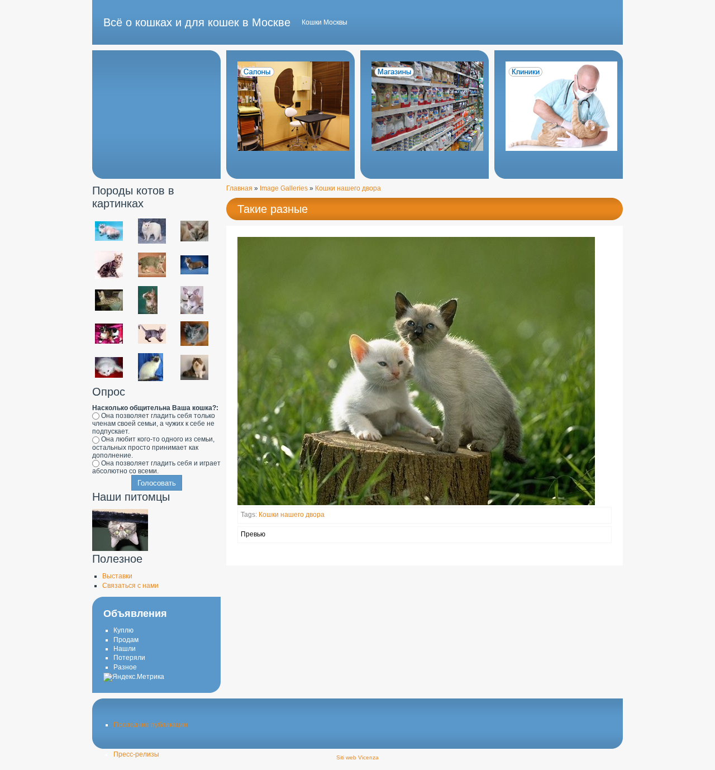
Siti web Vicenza (357, 757)
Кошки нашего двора (348, 188)
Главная (239, 188)
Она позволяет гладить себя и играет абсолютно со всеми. (156, 467)
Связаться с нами (130, 586)
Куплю (123, 630)
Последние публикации (150, 725)
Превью (253, 534)
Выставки (117, 576)
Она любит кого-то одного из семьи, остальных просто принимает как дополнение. (153, 447)
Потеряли (129, 658)
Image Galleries (284, 188)
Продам (126, 640)
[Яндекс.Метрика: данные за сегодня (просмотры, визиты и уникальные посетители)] (133, 677)
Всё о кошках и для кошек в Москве (196, 22)
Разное (125, 667)
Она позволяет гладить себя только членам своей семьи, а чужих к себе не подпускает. (153, 423)
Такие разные (272, 209)
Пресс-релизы (136, 754)
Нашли (124, 649)
